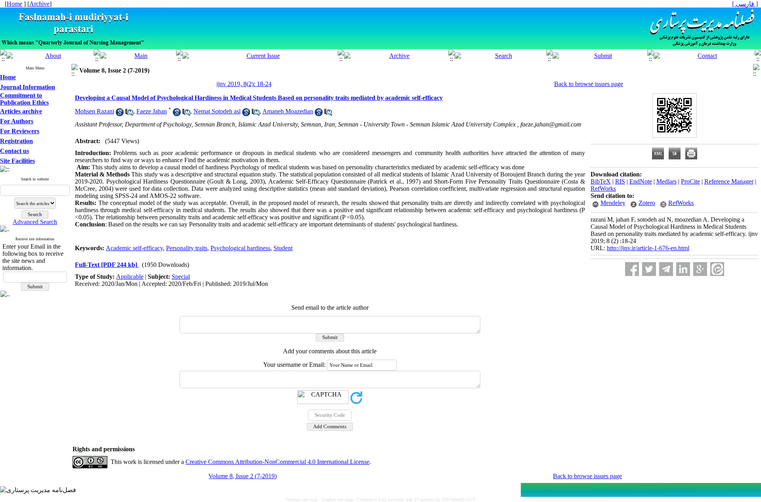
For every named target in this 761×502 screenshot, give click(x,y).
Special (181, 276)
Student (283, 248)
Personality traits (186, 248)
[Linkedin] (683, 269)
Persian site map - (304, 499)
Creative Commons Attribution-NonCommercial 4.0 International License (277, 461)
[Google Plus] (700, 269)
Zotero (647, 202)
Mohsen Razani (94, 111)
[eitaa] (717, 269)
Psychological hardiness (240, 248)
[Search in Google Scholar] (120, 114)
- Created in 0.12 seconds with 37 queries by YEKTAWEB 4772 (414, 499)
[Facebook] (632, 269)
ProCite (690, 181)
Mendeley (612, 202)
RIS (620, 181)
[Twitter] (649, 269)
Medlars (666, 181)
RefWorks (603, 188)
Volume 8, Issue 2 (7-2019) (242, 476)
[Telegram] (666, 269)
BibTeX (601, 181)
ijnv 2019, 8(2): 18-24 (244, 83)
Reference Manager (728, 181)
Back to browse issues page (588, 83)
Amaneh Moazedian (287, 111)
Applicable (129, 276)
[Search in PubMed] (129, 114)
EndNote (640, 181)
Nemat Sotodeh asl (217, 111)
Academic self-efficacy (134, 248)
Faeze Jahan (151, 111)
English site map (338, 499)
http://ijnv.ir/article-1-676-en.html (648, 248)
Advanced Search (35, 221)
